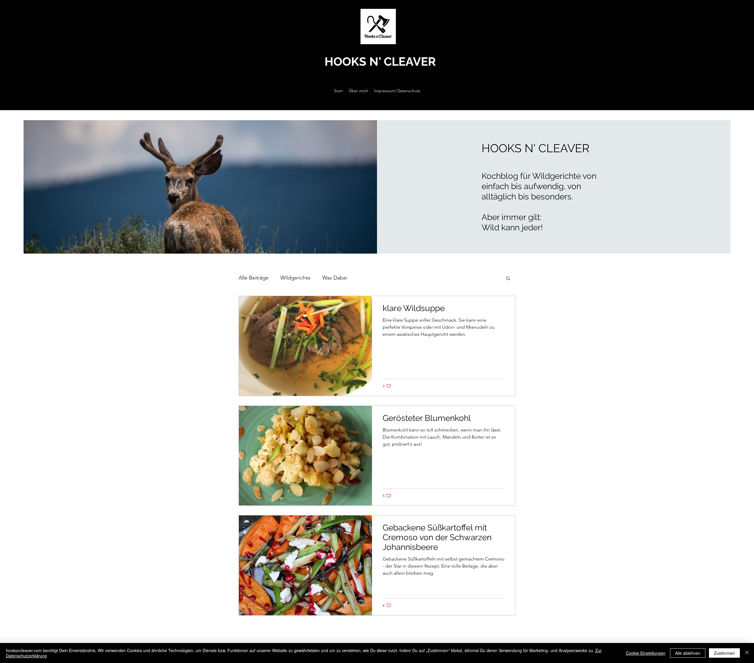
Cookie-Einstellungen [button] (645, 653)
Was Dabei (334, 278)
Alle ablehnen (687, 653)
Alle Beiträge (254, 278)
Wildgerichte (295, 278)
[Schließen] (746, 653)
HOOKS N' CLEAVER (380, 61)
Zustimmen (724, 653)
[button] (508, 279)
